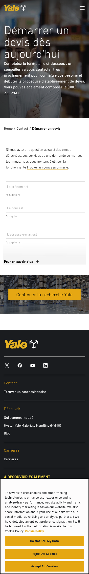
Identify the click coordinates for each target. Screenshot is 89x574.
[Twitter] (7, 365)
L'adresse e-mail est (22, 234)
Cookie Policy (34, 531)
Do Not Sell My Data (44, 541)
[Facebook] (20, 365)
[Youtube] (33, 365)
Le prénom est (17, 187)
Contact (22, 128)
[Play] (74, 103)
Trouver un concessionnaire (47, 167)
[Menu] (82, 8)
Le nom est (15, 208)
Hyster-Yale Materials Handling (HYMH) (32, 425)
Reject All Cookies (44, 554)
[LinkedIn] (45, 365)
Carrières (11, 459)
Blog (7, 433)
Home (8, 128)
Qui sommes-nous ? (18, 418)
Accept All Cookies (44, 566)
